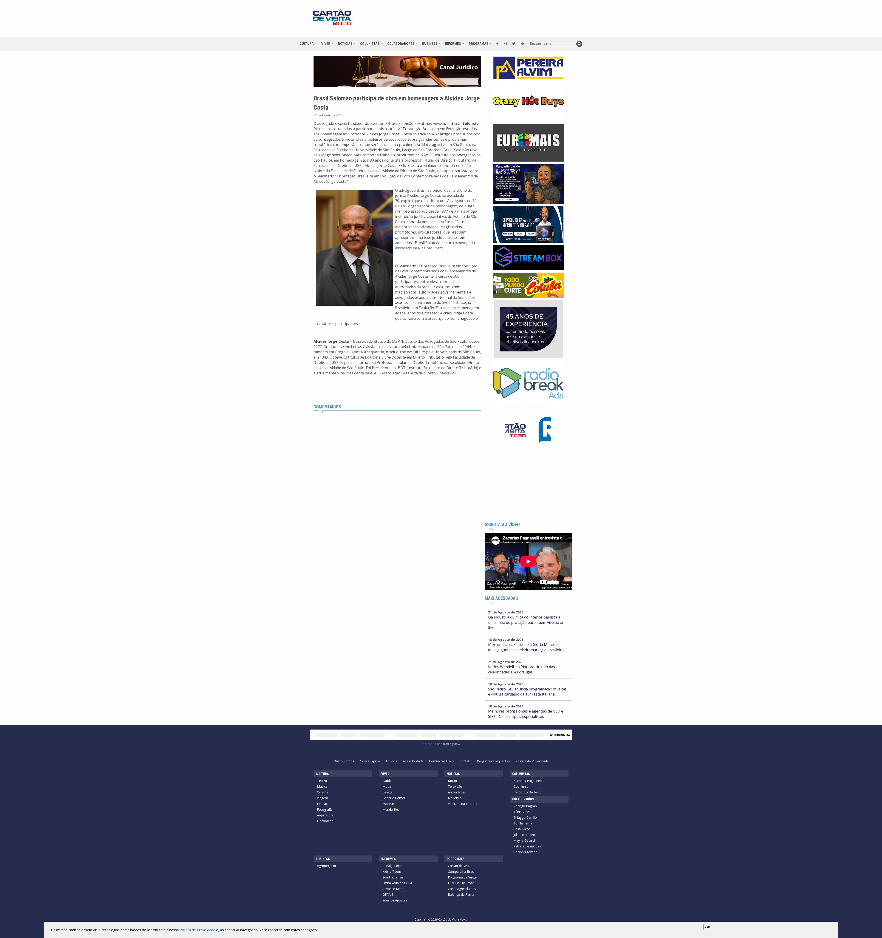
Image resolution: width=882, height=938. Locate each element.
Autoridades (457, 792)
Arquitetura (325, 815)
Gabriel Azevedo (525, 852)
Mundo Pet (390, 809)
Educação (324, 803)
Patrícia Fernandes (527, 846)
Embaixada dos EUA (397, 883)
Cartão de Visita (459, 866)
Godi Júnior (521, 786)
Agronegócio (326, 866)
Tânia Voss (521, 812)
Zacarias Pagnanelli (527, 780)
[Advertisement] (482, 20)
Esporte (388, 803)
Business (429, 44)
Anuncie (391, 761)
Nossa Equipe (370, 761)
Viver (325, 44)
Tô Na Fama (522, 823)
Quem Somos (344, 761)
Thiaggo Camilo (525, 817)
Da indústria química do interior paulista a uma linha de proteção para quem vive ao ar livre (526, 622)
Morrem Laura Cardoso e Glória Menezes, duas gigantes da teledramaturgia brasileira (526, 647)
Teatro (322, 780)
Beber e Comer (393, 798)
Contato (465, 761)
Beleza (387, 792)
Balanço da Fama (461, 894)
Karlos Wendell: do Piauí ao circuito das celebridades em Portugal (521, 669)
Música (322, 786)
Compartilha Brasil (461, 871)
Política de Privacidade (532, 761)
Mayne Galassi (524, 840)
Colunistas (369, 44)
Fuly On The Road (461, 883)
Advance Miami (393, 889)
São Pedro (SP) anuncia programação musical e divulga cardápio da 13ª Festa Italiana (527, 692)
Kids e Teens (391, 871)
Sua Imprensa (392, 877)
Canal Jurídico (392, 866)
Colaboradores (400, 44)
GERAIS (387, 894)
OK (707, 927)
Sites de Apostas (394, 900)
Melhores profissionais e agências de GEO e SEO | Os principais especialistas (525, 714)
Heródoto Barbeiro (527, 792)
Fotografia (325, 809)
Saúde (387, 780)
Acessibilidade (413, 761)
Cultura (307, 44)
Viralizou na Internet (463, 803)
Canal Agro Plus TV (462, 889)
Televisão (455, 786)
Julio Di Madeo (524, 835)
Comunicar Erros (441, 761)
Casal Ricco (521, 829)
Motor (452, 780)
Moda (386, 786)
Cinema (322, 792)
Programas (478, 44)
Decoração (325, 821)
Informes (453, 44)
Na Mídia (454, 798)
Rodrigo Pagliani (525, 806)
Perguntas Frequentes (493, 761)
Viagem (322, 798)
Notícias (345, 44)
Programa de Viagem (463, 877)
